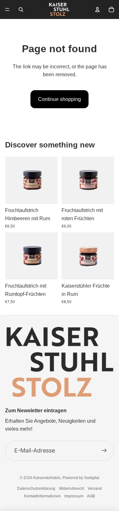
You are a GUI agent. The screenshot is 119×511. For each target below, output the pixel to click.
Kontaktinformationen (42, 496)
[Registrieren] (104, 451)
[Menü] (7, 9)
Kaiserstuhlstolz (47, 478)
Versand (95, 488)
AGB (91, 496)
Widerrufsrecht (71, 488)
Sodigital (91, 478)
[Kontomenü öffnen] (97, 9)
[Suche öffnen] (21, 9)
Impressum (73, 496)
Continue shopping (59, 99)
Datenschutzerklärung (36, 488)
